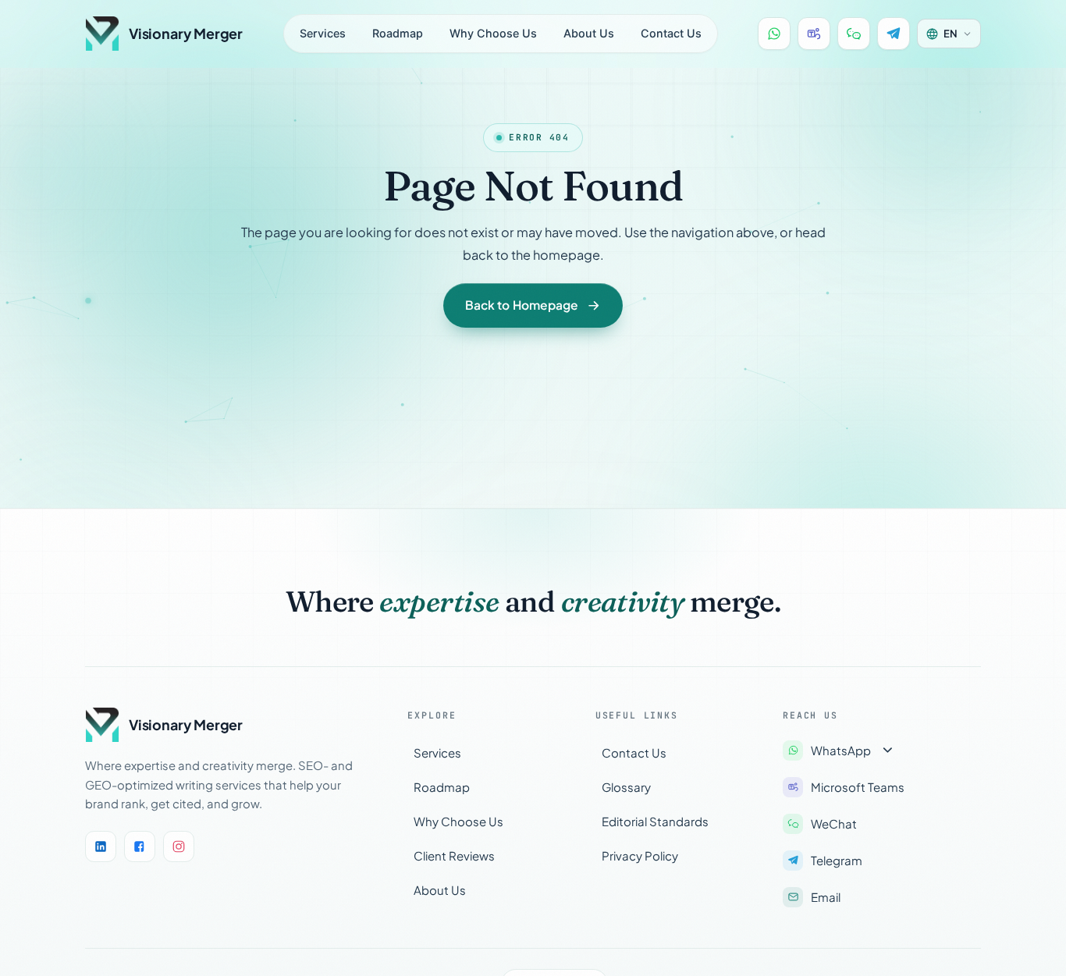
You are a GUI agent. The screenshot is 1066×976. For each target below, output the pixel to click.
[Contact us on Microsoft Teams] (814, 33)
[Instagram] (178, 846)
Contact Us (671, 33)
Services (323, 33)
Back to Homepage (521, 304)
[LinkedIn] (100, 846)
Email (825, 896)
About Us (588, 33)
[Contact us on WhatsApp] (774, 33)
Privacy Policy (640, 855)
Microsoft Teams (857, 786)
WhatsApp (841, 750)
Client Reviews (454, 855)
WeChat (834, 823)
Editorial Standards (655, 821)
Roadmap (397, 33)
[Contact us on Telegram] (893, 33)
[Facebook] (139, 846)
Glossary (626, 786)
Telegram (836, 860)
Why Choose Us (493, 33)
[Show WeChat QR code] (853, 33)
